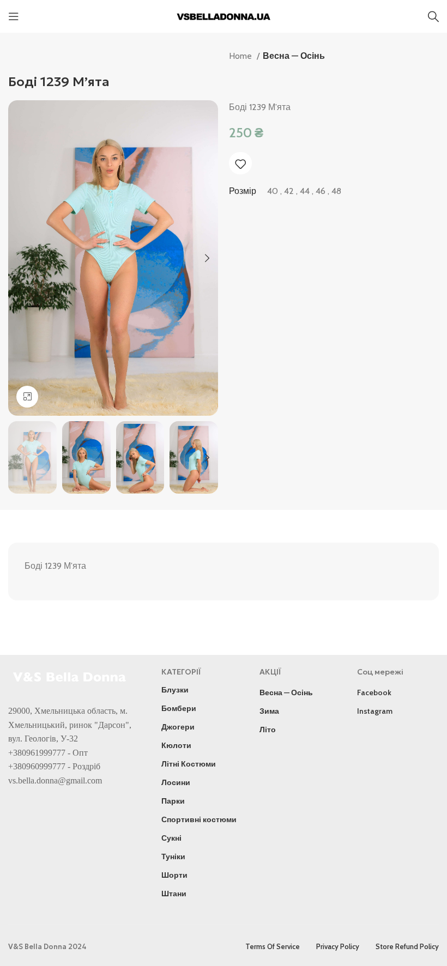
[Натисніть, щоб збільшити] (27, 397)
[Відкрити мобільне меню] (14, 16)
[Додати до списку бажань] (240, 164)
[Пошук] (433, 16)
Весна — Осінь (294, 56)
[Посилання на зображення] (71, 676)
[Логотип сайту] (223, 15)
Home (241, 56)
